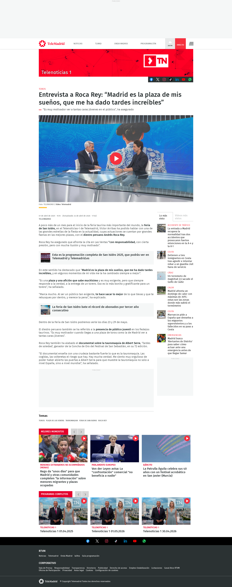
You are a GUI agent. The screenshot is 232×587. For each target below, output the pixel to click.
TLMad (98, 44)
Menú (191, 43)
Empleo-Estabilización (139, 568)
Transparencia (78, 568)
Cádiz (170, 273)
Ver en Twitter (97, 541)
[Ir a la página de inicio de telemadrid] (52, 43)
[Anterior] (74, 432)
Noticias (78, 44)
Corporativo (47, 563)
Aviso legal (79, 570)
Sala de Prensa (45, 568)
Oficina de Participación (49, 570)
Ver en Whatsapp (144, 541)
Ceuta (171, 252)
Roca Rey (102, 421)
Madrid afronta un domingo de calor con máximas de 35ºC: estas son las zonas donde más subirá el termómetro (161, 290)
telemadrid (48, 581)
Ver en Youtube (134, 541)
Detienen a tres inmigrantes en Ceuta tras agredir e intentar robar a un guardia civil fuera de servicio (161, 255)
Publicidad (103, 568)
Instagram (164, 79)
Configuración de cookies (106, 570)
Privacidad (67, 570)
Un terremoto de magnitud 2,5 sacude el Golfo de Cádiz (161, 275)
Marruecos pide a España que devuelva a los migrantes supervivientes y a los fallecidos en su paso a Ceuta (161, 314)
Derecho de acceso (118, 568)
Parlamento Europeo (104, 465)
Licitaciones (156, 568)
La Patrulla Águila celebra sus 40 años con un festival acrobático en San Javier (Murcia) (166, 448)
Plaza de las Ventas (55, 421)
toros (42, 89)
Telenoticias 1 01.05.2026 (114, 511)
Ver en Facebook (87, 541)
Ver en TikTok (116, 541)
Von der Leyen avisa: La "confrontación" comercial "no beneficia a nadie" (114, 448)
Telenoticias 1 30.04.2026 (166, 511)
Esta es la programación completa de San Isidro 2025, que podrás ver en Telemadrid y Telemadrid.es (45, 257)
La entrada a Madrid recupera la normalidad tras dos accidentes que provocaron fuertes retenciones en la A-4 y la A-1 (161, 228)
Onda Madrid (121, 44)
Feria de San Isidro (88, 421)
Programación (148, 44)
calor (171, 288)
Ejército (147, 465)
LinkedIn (177, 79)
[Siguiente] (81, 432)
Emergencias (174, 335)
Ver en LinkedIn (125, 541)
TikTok (170, 79)
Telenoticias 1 (48, 527)
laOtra (77, 556)
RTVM (42, 551)
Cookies (89, 570)
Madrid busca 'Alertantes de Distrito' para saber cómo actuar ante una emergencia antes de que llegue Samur (161, 338)
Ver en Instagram (106, 541)
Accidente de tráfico (179, 225)
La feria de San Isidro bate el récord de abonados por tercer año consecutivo (45, 310)
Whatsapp (190, 79)
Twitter (158, 79)
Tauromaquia (72, 421)
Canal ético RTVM (172, 568)
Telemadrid (53, 556)
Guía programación (90, 556)
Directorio (91, 568)
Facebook (151, 79)
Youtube (183, 79)
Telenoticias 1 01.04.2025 (63, 511)
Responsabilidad (62, 568)
